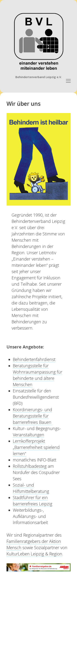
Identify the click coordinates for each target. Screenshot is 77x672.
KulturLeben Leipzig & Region (34, 554)
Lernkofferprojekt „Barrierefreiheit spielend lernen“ (36, 447)
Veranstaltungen (28, 435)
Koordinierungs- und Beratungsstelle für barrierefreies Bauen (33, 416)
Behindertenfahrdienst (34, 359)
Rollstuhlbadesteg (30, 466)
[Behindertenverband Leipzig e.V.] (39, 71)
